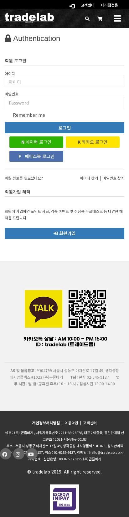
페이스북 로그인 (36, 156)
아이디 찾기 (89, 178)
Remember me (28, 115)
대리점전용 (109, 5)
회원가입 (66, 233)
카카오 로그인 (92, 142)
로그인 (65, 128)
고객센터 (88, 5)
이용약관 (71, 422)
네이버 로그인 (36, 142)
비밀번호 (11, 93)
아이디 (10, 73)
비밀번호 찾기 (113, 178)
